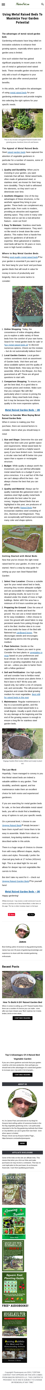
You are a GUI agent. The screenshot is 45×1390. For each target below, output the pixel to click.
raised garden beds (16, 152)
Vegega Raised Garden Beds (15, 881)
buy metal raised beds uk (16, 345)
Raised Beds (26, 507)
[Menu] (3, 5)
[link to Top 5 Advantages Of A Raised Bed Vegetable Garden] (22, 1037)
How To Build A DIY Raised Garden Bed (22, 1002)
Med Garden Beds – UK (22, 410)
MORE (22, 1143)
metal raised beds (18, 92)
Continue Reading (22, 1018)
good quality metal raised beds (23, 257)
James (22, 941)
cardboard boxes (24, 632)
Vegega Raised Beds (11, 825)
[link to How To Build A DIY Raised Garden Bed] (22, 984)
